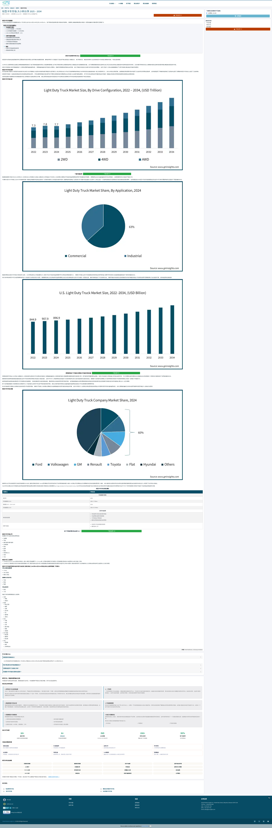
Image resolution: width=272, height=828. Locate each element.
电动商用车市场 (10, 789)
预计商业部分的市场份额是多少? (12, 665)
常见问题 (208, 22)
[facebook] (263, 821)
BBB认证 (62, 736)
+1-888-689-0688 (209, 804)
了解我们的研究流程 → (53, 777)
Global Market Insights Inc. (8, 821)
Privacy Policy (145, 826)
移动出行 (12, 8)
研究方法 (208, 24)
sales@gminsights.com (209, 809)
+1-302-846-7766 (208, 806)
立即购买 (239, 16)
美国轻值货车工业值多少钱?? (11, 668)
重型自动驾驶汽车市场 (108, 789)
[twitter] (259, 821)
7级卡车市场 (9, 791)
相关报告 (208, 27)
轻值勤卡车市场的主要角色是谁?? (12, 671)
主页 (2, 8)
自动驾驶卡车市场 (107, 791)
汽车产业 (7, 8)
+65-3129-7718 (207, 807)
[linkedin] (254, 821)
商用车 (17, 8)
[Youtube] (268, 821)
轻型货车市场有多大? (9, 657)
